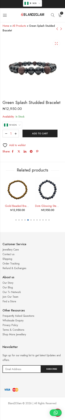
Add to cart (40, 133)
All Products (19, 26)
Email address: (21, 369)
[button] (16, 220)
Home (5, 26)
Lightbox (56, 43)
